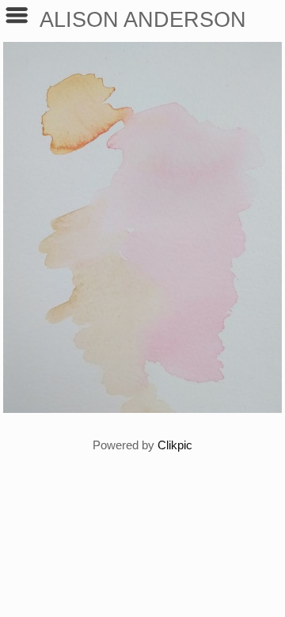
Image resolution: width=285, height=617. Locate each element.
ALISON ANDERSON (143, 19)
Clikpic (175, 445)
